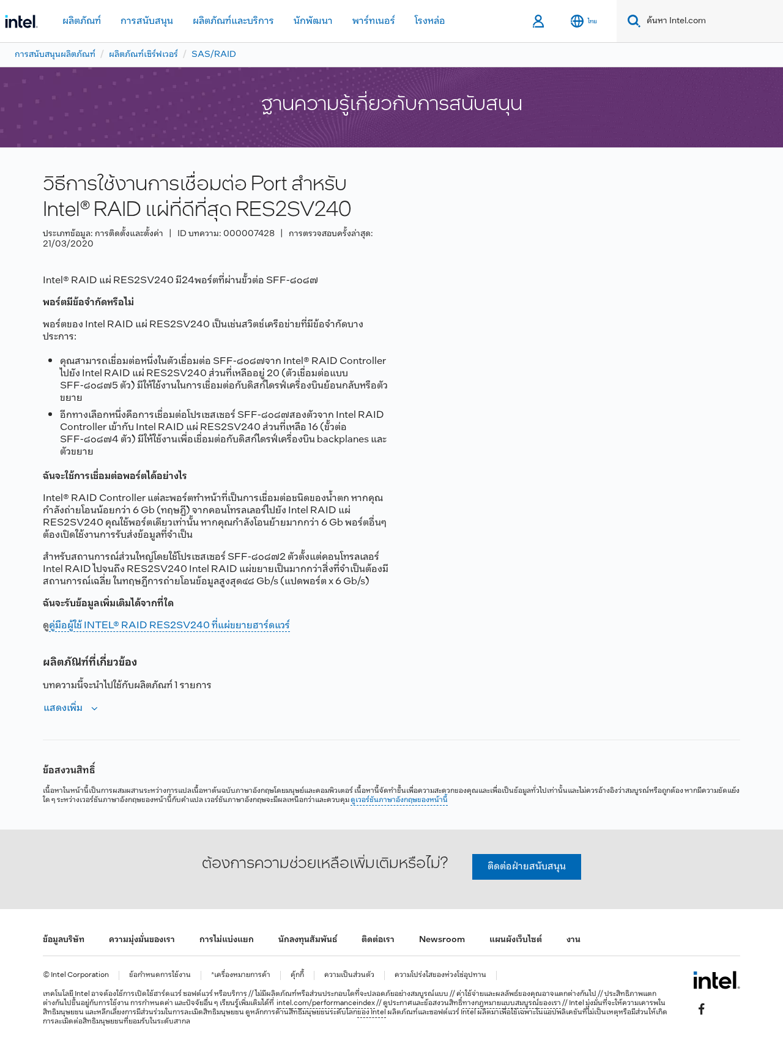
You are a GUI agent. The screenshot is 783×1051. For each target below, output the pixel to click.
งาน (573, 940)
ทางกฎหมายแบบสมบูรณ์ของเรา (511, 1003)
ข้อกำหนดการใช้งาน (160, 975)
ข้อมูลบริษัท (63, 940)
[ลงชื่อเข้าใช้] (539, 21)
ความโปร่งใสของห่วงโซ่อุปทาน (440, 975)
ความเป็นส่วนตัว (349, 975)
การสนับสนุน (147, 21)
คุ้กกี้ (297, 975)
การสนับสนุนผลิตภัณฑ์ (55, 54)
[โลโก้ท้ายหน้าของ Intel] (716, 980)
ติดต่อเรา (378, 940)
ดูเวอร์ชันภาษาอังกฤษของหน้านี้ (399, 800)
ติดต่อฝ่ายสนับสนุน (527, 866)
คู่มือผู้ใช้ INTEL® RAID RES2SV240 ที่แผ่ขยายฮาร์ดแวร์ (169, 625)
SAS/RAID (213, 54)
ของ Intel (371, 1012)
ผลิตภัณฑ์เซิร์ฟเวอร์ (143, 54)
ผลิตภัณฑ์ (81, 21)
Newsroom (442, 940)
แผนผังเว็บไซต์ (515, 940)
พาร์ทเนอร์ (373, 21)
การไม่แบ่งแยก (226, 940)
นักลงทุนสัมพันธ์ (307, 940)
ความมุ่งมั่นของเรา (142, 940)
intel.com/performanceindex (325, 1003)
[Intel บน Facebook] (701, 1009)
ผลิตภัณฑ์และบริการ (233, 21)
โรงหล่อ (430, 21)
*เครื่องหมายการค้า (240, 975)
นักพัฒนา (313, 21)
